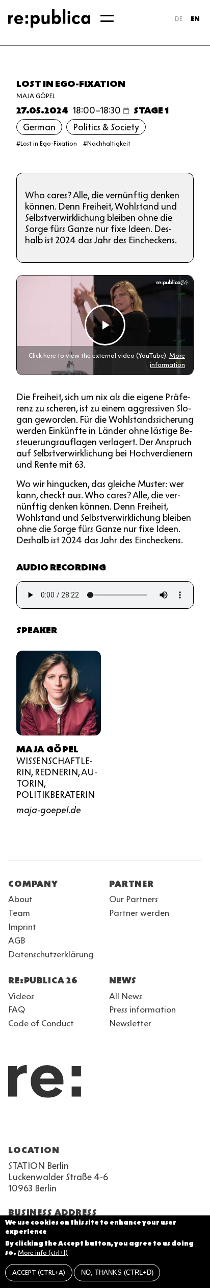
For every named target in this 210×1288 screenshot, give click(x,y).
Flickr (106, 1125)
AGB (16, 940)
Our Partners (133, 899)
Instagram (33, 1125)
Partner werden (139, 913)
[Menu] (107, 18)
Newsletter (130, 1023)
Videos (21, 996)
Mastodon (69, 1125)
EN (195, 18)
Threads (124, 1125)
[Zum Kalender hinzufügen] (126, 110)
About (20, 899)
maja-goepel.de (48, 810)
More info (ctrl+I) (43, 1252)
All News (125, 996)
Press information (142, 1009)
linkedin (88, 1125)
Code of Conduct (41, 1023)
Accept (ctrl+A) (38, 1272)
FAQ (16, 1009)
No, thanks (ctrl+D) (117, 1272)
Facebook (143, 1125)
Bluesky (51, 1125)
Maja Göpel (35, 96)
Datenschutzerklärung (51, 954)
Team (19, 913)
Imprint (22, 927)
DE (178, 18)
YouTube (14, 1125)
